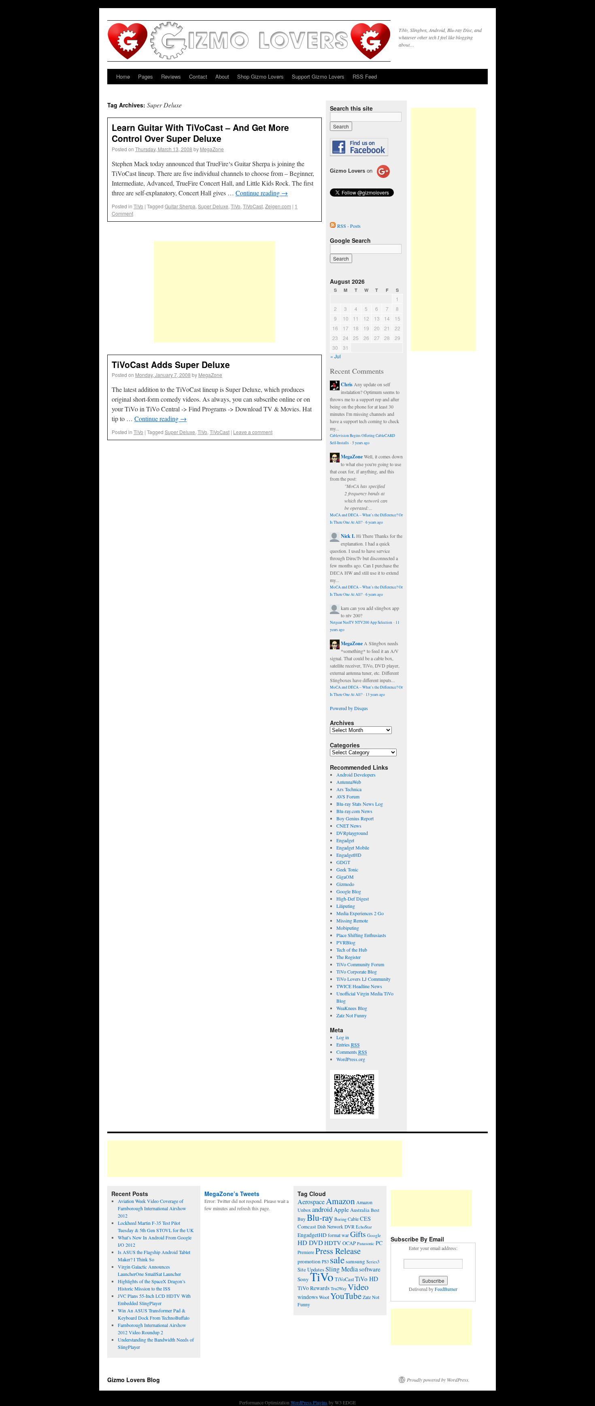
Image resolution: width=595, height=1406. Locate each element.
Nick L (348, 536)
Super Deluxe (213, 206)
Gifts (358, 1233)
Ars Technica (348, 789)
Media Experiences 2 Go (360, 913)
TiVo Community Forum (360, 964)
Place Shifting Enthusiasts (361, 935)
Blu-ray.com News (354, 811)
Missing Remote (352, 920)
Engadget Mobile (352, 847)
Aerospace (311, 1201)
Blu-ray (320, 1217)
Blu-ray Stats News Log (359, 803)
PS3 (325, 1261)
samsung (355, 1261)
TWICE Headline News (359, 986)
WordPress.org (350, 1059)
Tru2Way (338, 1288)
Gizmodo (345, 884)
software (369, 1269)
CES (365, 1218)
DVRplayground (352, 833)
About (222, 76)
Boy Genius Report (355, 818)
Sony (303, 1279)
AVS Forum (347, 796)
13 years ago (375, 694)
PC (379, 1243)
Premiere (306, 1252)
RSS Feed (365, 76)
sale (337, 1259)
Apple (341, 1209)
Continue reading (262, 192)
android (322, 1209)
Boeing (340, 1219)
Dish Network (330, 1227)
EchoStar (364, 1227)
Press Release (338, 1250)
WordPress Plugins (309, 1402)
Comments (351, 1052)
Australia (360, 1210)
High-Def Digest (352, 898)
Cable (353, 1219)
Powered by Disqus (349, 708)
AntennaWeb (348, 782)
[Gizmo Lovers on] (360, 177)
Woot (324, 1297)
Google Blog (348, 891)
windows (308, 1297)
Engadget (345, 840)
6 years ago (374, 522)
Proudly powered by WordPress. (438, 1379)
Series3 (372, 1262)
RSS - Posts (349, 226)
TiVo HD (366, 1279)
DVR (349, 1226)
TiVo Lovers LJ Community (363, 979)
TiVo (138, 206)
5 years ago (361, 442)
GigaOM (345, 876)
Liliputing (345, 906)
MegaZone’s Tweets (231, 1194)
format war (338, 1235)
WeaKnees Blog (351, 1008)
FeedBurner (446, 1289)
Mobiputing (347, 927)
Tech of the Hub (351, 949)
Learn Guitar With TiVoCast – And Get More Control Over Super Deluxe (200, 132)
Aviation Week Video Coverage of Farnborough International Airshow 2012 (152, 1208)
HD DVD (310, 1242)
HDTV (332, 1243)
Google (374, 1235)
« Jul (335, 356)
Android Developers (356, 774)
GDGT (343, 862)
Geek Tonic (347, 869)
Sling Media (341, 1269)
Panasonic (365, 1243)
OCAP (349, 1243)
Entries (348, 1044)
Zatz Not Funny (351, 1015)
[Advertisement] (214, 291)
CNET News (348, 825)
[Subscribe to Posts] (333, 226)
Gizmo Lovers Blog (133, 1380)
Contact (198, 76)
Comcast (307, 1226)
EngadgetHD (348, 855)
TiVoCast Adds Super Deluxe (171, 364)
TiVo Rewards (313, 1288)
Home (123, 76)
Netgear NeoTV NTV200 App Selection (361, 622)
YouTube (345, 1295)
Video (358, 1287)
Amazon (340, 1201)
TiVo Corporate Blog (356, 971)
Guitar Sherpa (180, 206)
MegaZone (212, 149)
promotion (309, 1261)
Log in (342, 1037)
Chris (347, 384)
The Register (348, 957)
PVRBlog (345, 942)
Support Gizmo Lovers (318, 76)
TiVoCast (253, 206)
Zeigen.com (278, 206)
